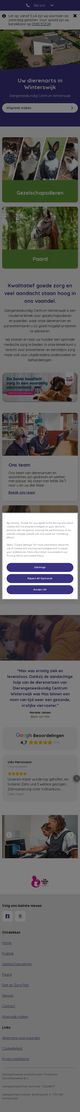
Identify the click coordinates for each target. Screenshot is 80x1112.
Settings (40, 567)
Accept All (40, 589)
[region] (40, 555)
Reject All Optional (40, 578)
